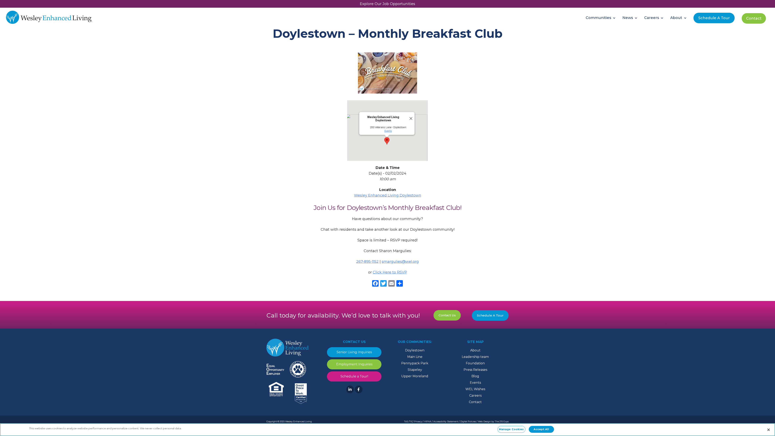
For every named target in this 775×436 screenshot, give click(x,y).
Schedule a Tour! (354, 376)
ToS (406, 421)
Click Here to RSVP (390, 272)
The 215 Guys (502, 421)
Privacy (418, 421)
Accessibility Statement (445, 421)
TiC (411, 421)
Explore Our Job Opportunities (387, 4)
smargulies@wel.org (400, 261)
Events (388, 130)
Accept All (541, 429)
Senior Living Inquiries (354, 352)
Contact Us (447, 315)
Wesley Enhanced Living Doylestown (387, 195)
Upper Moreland (414, 376)
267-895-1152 (367, 261)
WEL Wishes (475, 389)
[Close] (410, 117)
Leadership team (475, 357)
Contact (475, 402)
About (475, 350)
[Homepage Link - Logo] (49, 18)
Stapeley (415, 370)
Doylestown (414, 350)
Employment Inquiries (354, 364)
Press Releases (475, 370)
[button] (387, 141)
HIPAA (427, 421)
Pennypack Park (414, 363)
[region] (387, 429)
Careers (475, 395)
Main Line (414, 357)
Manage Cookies (511, 429)
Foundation (475, 363)
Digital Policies (468, 421)
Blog (475, 376)
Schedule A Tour (490, 315)
